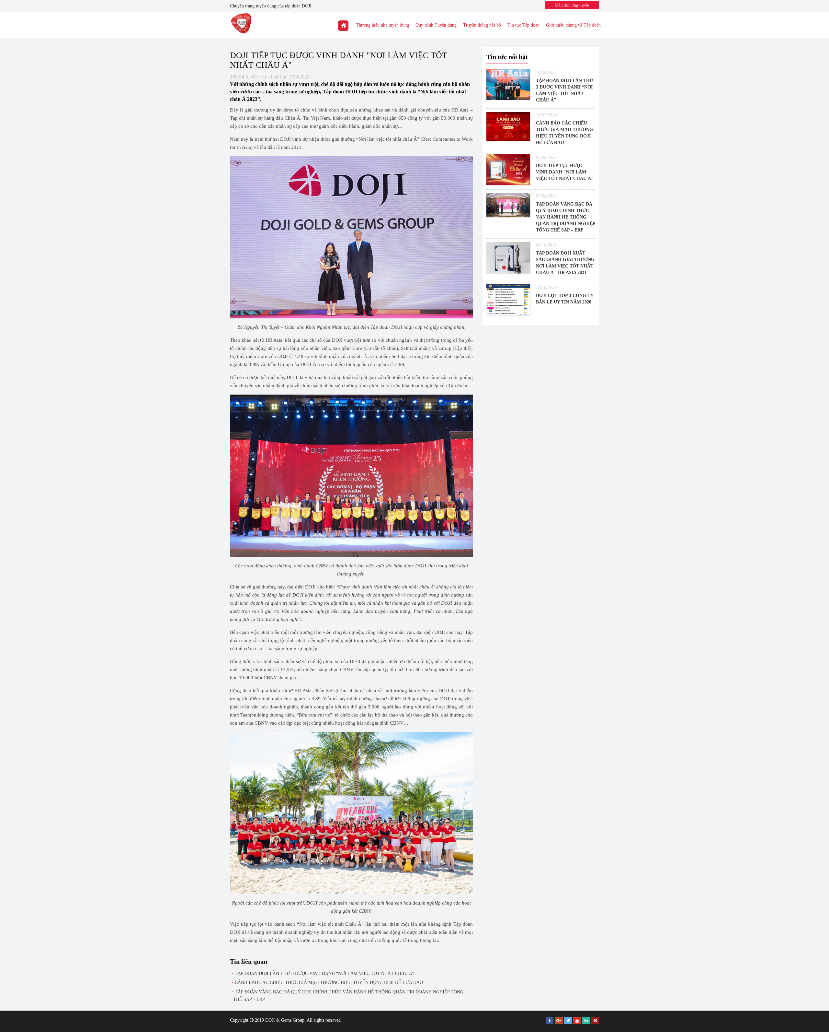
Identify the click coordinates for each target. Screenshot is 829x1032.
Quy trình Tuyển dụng (436, 25)
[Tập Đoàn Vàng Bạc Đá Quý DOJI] (343, 25)
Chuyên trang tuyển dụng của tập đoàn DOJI (271, 6)
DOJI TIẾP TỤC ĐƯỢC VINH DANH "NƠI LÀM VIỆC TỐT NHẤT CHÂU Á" (565, 172)
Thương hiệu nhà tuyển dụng (382, 25)
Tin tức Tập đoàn (523, 25)
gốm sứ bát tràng (379, 1020)
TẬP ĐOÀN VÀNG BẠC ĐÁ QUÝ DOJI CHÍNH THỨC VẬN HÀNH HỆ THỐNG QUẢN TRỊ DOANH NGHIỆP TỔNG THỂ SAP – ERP (565, 217)
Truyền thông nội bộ (482, 25)
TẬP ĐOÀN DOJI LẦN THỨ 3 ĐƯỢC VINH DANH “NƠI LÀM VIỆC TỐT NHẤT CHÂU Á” (324, 973)
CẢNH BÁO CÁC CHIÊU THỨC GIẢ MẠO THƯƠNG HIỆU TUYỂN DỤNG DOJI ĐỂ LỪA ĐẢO (329, 982)
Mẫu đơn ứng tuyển (572, 5)
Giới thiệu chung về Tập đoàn (573, 25)
